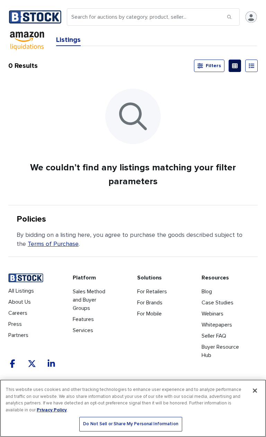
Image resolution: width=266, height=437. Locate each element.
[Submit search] (229, 17)
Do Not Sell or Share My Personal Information (130, 424)
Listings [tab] (68, 40)
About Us (19, 301)
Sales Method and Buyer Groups (89, 300)
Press (15, 324)
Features (83, 319)
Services (83, 330)
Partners (18, 335)
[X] (32, 363)
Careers (17, 313)
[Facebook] (12, 363)
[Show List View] (251, 66)
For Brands (149, 302)
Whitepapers (217, 324)
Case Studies (217, 302)
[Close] (255, 390)
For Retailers (152, 291)
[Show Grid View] (235, 66)
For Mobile (149, 313)
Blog (207, 291)
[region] (133, 408)
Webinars (212, 313)
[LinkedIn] (51, 363)
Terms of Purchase (53, 244)
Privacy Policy (52, 410)
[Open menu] (251, 17)
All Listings (21, 290)
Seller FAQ (214, 335)
